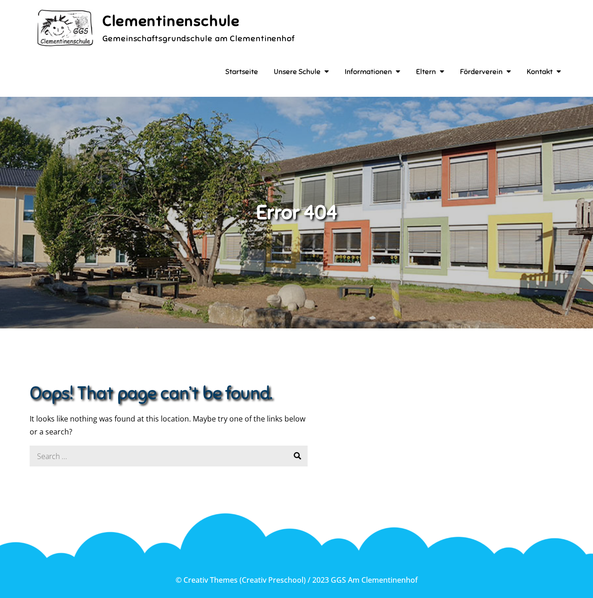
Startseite (241, 71)
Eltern (426, 71)
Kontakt (540, 71)
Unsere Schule (297, 71)
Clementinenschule (171, 21)
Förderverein (481, 71)
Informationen (368, 71)
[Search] (297, 456)
